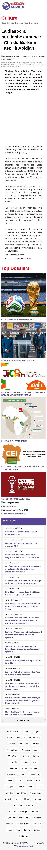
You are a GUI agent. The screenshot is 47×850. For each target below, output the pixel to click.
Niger (18, 799)
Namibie (8, 799)
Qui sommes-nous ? (24, 846)
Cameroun (23, 744)
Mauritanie (21, 793)
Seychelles (10, 817)
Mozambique (35, 793)
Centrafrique (12, 750)
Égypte (36, 756)
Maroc (39, 787)
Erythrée (13, 762)
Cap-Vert (35, 744)
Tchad (9, 830)
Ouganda (38, 799)
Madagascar (10, 787)
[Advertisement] (23, 120)
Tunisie (27, 830)
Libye (38, 780)
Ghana (24, 768)
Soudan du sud (23, 823)
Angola (37, 731)
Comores (26, 750)
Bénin (9, 737)
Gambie (13, 768)
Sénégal (34, 811)
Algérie (27, 731)
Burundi (11, 744)
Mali (31, 787)
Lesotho (19, 780)
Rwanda (29, 805)
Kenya (9, 780)
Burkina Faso (34, 737)
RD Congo (18, 805)
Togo (18, 830)
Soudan (9, 823)
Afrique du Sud (13, 731)
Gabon (35, 762)
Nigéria (27, 799)
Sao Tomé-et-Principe (18, 811)
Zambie (37, 830)
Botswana (20, 737)
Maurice (9, 793)
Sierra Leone (24, 817)
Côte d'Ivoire (13, 756)
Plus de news (24, 720)
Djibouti (26, 756)
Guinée (34, 768)
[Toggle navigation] (40, 6)
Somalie (37, 817)
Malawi (22, 787)
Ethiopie (24, 762)
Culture (9, 17)
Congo (37, 750)
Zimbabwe (23, 836)
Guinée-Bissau (34, 774)
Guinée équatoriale (15, 774)
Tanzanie (37, 823)
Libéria (29, 780)
